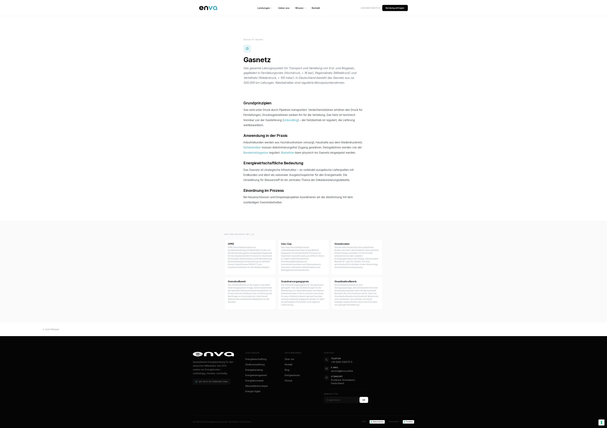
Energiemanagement (256, 375)
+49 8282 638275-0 (370, 8)
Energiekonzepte (254, 380)
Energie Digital (252, 391)
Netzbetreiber (252, 147)
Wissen (299, 8)
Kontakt (316, 8)
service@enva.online (342, 371)
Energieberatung (254, 369)
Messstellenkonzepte (256, 386)
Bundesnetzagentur (255, 152)
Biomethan (287, 152)
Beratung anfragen (395, 8)
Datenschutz (378, 422)
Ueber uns (284, 8)
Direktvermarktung (255, 364)
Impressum (394, 421)
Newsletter (331, 394)
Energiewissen (292, 375)
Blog (287, 369)
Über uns (289, 359)
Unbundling (290, 120)
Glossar (247, 39)
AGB (364, 421)
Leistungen (264, 8)
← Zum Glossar (51, 329)
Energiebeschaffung (256, 359)
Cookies (409, 422)
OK (363, 400)
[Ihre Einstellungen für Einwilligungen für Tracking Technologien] (601, 422)
